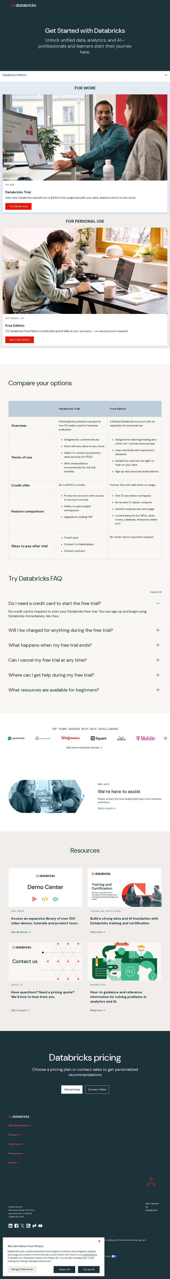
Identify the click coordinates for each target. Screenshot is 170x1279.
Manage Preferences (22, 1269)
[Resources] (24, 1153)
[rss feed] (28, 1226)
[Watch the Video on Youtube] (40, 1226)
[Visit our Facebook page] (16, 1226)
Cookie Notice (89, 1254)
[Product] (21, 1135)
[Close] (99, 1241)
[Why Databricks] (31, 1126)
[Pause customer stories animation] (165, 738)
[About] (18, 1163)
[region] (54, 1256)
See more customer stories (82, 747)
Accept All (88, 1269)
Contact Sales (97, 1089)
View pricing (72, 1089)
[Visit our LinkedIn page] (10, 1226)
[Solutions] (23, 1144)
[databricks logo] (18, 1116)
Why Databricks (18, 1125)
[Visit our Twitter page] (22, 1226)
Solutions (14, 1144)
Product (13, 1134)
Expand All (156, 591)
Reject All (64, 1269)
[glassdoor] (34, 1226)
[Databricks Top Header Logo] (23, 5)
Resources (15, 1153)
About (12, 1162)
